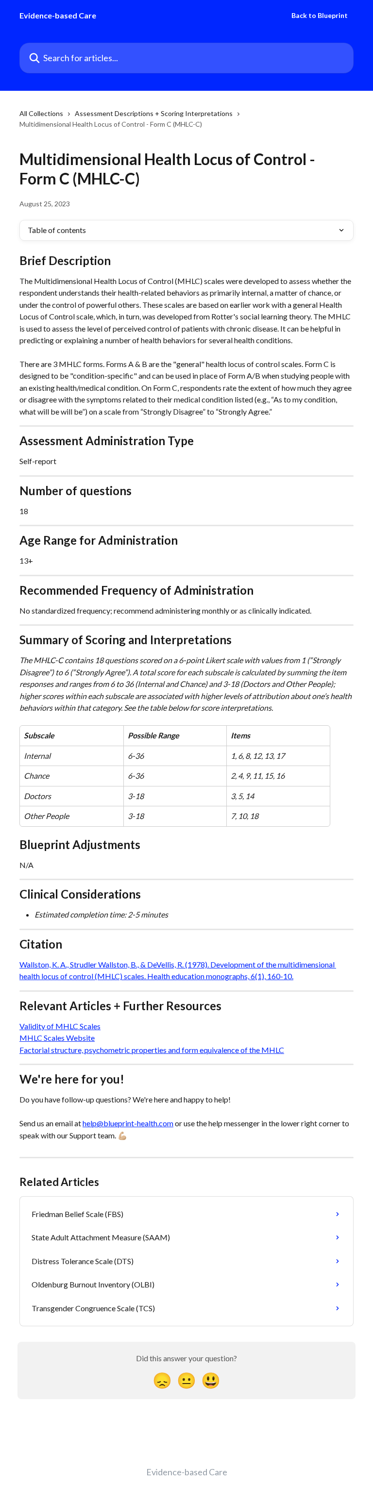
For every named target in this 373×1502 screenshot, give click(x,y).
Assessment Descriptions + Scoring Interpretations (154, 113)
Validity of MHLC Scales (60, 1026)
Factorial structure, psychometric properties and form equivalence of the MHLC (151, 1049)
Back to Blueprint (319, 15)
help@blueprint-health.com (128, 1123)
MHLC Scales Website (57, 1037)
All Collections (41, 113)
